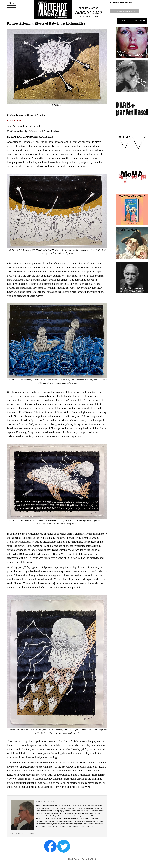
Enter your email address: (121, 2)
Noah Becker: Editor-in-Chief (82, 859)
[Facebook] (50, 846)
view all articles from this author (22, 833)
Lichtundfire (14, 120)
